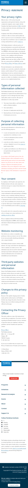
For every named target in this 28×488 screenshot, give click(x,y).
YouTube (6, 426)
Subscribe (6, 432)
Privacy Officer (5, 330)
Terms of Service (18, 63)
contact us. (20, 41)
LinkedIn (6, 424)
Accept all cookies (14, 485)
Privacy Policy (8, 63)
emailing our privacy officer (8, 215)
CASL (19, 26)
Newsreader (7, 430)
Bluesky (6, 422)
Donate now (14, 378)
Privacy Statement (22, 472)
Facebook (6, 428)
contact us (22, 144)
